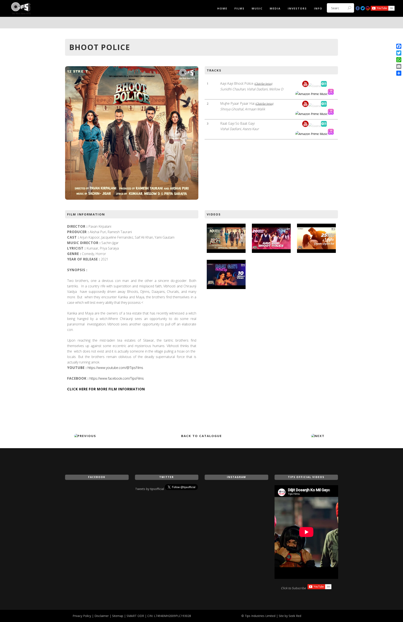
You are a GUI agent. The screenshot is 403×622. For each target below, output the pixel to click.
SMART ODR (135, 616)
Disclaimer (101, 616)
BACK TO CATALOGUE (201, 436)
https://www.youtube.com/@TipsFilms (115, 367)
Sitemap (117, 616)
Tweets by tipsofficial (149, 489)
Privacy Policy (82, 616)
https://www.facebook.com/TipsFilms (116, 378)
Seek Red (295, 616)
